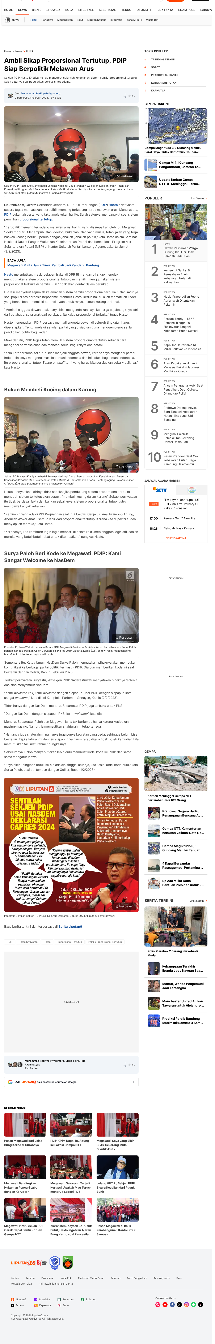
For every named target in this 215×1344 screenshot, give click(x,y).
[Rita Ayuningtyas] (20, 1064)
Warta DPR (152, 19)
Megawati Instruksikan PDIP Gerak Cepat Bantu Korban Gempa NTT (24, 1230)
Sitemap (115, 1278)
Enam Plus (186, 10)
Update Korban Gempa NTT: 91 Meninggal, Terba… (180, 182)
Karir (179, 1278)
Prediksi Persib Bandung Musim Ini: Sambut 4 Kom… (182, 1021)
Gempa (150, 752)
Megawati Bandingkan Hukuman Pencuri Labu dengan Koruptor (21, 1187)
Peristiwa (47, 19)
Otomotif (144, 10)
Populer (153, 198)
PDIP (103, 205)
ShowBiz (53, 10)
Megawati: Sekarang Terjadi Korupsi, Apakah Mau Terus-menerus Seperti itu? (70, 1187)
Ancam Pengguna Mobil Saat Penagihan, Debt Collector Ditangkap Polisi (183, 389)
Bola (69, 10)
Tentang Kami (162, 1278)
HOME (8, 10)
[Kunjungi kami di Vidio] (157, 1304)
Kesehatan (107, 10)
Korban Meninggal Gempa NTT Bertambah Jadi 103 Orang (169, 798)
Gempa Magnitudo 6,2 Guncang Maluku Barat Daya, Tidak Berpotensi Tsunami (173, 150)
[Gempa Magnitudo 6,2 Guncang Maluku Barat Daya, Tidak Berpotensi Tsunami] (175, 126)
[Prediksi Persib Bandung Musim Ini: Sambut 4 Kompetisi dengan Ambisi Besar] (154, 1021)
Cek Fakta (165, 10)
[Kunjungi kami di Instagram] (186, 1304)
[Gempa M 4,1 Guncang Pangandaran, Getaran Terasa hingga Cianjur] (150, 165)
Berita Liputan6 (70, 927)
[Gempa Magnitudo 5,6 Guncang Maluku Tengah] (154, 848)
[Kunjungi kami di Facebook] (172, 1304)
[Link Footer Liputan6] (29, 1263)
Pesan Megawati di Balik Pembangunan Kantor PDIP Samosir (116, 1230)
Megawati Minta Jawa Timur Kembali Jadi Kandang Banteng (53, 265)
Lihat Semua (197, 198)
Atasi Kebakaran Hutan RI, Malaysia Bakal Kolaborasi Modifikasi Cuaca (181, 367)
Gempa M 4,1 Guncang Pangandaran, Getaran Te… (180, 165)
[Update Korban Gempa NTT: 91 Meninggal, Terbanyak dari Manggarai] (150, 182)
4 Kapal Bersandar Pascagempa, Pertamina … (182, 865)
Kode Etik (66, 1278)
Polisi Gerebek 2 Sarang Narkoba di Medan (173, 953)
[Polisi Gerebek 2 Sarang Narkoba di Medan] (175, 926)
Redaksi (30, 1278)
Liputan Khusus (96, 19)
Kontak (15, 1278)
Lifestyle (86, 10)
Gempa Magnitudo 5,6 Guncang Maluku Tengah (181, 848)
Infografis (116, 19)
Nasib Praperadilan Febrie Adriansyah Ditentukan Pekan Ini (181, 300)
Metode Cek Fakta (21, 1283)
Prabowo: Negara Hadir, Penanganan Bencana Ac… (182, 813)
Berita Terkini (158, 900)
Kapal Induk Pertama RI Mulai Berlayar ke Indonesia (182, 347)
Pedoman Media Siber (91, 1278)
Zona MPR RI (134, 19)
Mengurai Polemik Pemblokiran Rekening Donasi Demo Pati (179, 438)
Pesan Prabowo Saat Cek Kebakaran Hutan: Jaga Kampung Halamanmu (181, 460)
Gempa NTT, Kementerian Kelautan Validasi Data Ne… (183, 831)
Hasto (113, 205)
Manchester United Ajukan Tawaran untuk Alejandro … (183, 1003)
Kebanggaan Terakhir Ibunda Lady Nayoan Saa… (182, 968)
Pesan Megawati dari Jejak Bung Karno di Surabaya (23, 1143)
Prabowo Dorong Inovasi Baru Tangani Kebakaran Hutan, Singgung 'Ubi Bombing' (180, 413)
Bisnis (36, 10)
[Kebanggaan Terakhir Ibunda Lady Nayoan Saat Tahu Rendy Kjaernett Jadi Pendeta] (154, 968)
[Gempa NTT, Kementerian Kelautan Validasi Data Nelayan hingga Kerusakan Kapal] (154, 830)
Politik (33, 19)
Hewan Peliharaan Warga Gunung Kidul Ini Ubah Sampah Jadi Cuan (181, 252)
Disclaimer (47, 1278)
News (22, 10)
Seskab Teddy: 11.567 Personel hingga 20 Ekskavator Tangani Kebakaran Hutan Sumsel (181, 324)
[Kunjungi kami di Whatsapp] (193, 1304)
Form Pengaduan (137, 1278)
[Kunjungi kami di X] (179, 1304)
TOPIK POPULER (156, 51)
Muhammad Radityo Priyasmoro (40, 93)
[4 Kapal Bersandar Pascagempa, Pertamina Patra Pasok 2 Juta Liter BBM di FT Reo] (154, 865)
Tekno (126, 10)
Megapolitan (65, 19)
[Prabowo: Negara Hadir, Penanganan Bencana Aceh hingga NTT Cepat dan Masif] (154, 813)
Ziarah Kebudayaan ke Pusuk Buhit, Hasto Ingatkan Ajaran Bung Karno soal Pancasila (71, 1230)
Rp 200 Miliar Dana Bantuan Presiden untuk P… (183, 883)
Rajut (80, 19)
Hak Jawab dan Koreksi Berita (56, 1283)
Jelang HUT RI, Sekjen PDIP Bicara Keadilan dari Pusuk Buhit (116, 1187)
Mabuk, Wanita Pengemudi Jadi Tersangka (183, 986)
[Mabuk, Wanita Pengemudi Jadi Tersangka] (154, 986)
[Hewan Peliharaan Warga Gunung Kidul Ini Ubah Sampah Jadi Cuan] (176, 222)
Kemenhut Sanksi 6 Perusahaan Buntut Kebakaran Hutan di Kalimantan (177, 276)
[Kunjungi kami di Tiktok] (200, 1304)
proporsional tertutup (36, 219)
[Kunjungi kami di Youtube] (165, 1304)
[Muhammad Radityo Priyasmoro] (10, 95)
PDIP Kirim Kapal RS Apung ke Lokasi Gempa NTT (69, 1143)
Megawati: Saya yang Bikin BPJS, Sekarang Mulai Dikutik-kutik (116, 1145)
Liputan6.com (40, 1315)
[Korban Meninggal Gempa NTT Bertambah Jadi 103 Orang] (175, 773)
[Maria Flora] (15, 1064)
